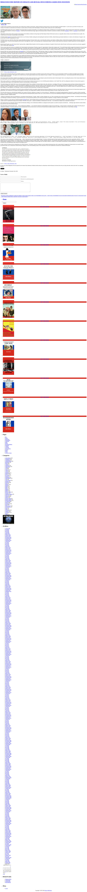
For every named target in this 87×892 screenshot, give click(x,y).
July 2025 (7, 542)
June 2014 (7, 682)
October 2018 (7, 627)
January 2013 (7, 701)
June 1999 (7, 847)
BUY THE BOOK (45, 225)
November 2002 (8, 821)
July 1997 (7, 853)
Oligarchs (7, 496)
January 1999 (7, 852)
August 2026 (7, 528)
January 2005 (7, 794)
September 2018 (8, 628)
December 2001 (8, 833)
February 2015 (8, 674)
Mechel (6, 485)
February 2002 (8, 830)
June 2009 (7, 746)
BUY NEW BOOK (44, 206)
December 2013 (8, 689)
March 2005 (7, 792)
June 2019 (7, 619)
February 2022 (8, 586)
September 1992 (8, 857)
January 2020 (7, 611)
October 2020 (7, 602)
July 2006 (7, 779)
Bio (6, 437)
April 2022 (7, 583)
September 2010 (8, 730)
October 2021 (7, 590)
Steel (6, 504)
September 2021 (8, 591)
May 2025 (7, 544)
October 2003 (7, 809)
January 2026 (7, 536)
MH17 (6, 487)
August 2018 (7, 629)
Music (6, 450)
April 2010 (7, 736)
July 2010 (7, 732)
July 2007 (7, 771)
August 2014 (7, 680)
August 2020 (7, 604)
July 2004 (7, 800)
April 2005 (7, 791)
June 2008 (7, 759)
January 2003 (7, 819)
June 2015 (7, 670)
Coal (6, 468)
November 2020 (8, 600)
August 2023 (7, 566)
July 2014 (7, 681)
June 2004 (7, 801)
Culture (6, 470)
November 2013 (8, 690)
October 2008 (7, 755)
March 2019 (7, 622)
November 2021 (8, 589)
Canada (6, 464)
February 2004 (8, 805)
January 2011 (7, 726)
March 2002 (7, 829)
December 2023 (8, 562)
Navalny (6, 493)
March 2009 (7, 749)
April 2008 (7, 761)
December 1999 (8, 844)
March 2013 (7, 698)
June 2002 (7, 826)
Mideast (6, 488)
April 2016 (7, 659)
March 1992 (7, 861)
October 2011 (7, 717)
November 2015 (8, 664)
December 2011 (8, 714)
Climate (6, 467)
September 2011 (8, 718)
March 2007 (7, 775)
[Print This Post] (77, 4)
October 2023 (7, 564)
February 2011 (8, 725)
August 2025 (7, 541)
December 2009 (8, 740)
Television (7, 441)
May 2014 (7, 684)
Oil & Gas (7, 495)
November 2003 (8, 808)
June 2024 (7, 556)
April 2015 (7, 672)
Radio (6, 442)
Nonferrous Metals (8, 494)
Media (6, 486)
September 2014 (8, 679)
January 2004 (7, 806)
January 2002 (7, 831)
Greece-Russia (8, 480)
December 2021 (8, 588)
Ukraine (6, 511)
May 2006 (7, 781)
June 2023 (7, 569)
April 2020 (7, 608)
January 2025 (7, 548)
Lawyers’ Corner (8, 452)
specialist (75, 30)
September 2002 (8, 823)
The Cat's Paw (8, 506)
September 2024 (8, 553)
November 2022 (8, 576)
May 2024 (7, 557)
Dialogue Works (8, 879)
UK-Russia (7, 510)
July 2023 (7, 567)
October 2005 (7, 788)
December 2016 (8, 651)
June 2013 (7, 695)
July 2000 (7, 843)
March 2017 (7, 647)
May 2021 (7, 594)
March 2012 (7, 711)
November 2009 (8, 741)
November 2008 (8, 754)
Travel (6, 451)
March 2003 (7, 817)
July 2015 (7, 669)
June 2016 (7, 657)
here (13, 45)
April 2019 (7, 621)
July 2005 (7, 789)
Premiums (7, 445)
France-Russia (8, 478)
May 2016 (7, 658)
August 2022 (7, 579)
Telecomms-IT (8, 505)
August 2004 (7, 798)
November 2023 (8, 563)
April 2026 (7, 532)
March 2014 (7, 686)
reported (21, 51)
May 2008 (7, 760)
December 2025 (8, 537)
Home (5, 199)
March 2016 (7, 660)
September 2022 (8, 578)
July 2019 (7, 618)
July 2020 (7, 605)
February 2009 (8, 751)
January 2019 (7, 624)
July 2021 (7, 592)
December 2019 (8, 612)
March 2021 (7, 596)
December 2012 (8, 702)
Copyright (7, 447)
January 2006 (7, 786)
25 (5, 871)
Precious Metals (8, 498)
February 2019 (8, 623)
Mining (6, 491)
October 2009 (7, 742)
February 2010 (8, 738)
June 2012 (7, 708)
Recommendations (8, 444)
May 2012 (7, 709)
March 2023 (7, 572)
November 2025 (8, 538)
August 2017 (7, 642)
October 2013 (7, 691)
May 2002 (7, 827)
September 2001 (8, 836)
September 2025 (8, 540)
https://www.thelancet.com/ (10, 71)
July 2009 (7, 745)
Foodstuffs (7, 477)
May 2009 (7, 747)
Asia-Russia (7, 460)
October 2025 (7, 539)
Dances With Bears (48, 890)
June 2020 (7, 606)
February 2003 (8, 818)
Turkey (6, 509)
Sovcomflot (7, 503)
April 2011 (7, 723)
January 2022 (7, 587)
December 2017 (8, 638)
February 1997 (8, 855)
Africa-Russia (7, 458)
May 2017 (7, 645)
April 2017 (7, 646)
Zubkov (6, 514)
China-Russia (7, 466)
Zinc (6, 513)
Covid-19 (7, 469)
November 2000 (8, 841)
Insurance (7, 481)
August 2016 (7, 655)
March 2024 (7, 559)
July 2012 (7, 707)
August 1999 (7, 845)
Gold (6, 479)
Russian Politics (8, 500)
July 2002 (7, 825)
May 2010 (7, 735)
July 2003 (7, 812)
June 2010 (7, 734)
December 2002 (8, 820)
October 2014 (7, 678)
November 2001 (8, 834)
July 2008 (7, 758)
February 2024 (8, 560)
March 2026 (7, 533)
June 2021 (7, 593)
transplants (67, 30)
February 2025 (8, 547)
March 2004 (7, 804)
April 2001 (7, 838)
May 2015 (7, 671)
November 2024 (8, 550)
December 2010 (8, 727)
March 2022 (7, 585)
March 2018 (7, 635)
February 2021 (8, 597)
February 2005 (8, 793)
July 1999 (7, 846)
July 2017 (7, 643)
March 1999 (7, 850)
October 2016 (7, 653)
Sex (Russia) (7, 501)
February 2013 (8, 699)
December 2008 (8, 753)
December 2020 (8, 599)
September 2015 (8, 666)
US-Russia (7, 512)
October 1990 (7, 862)
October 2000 (7, 842)
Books (6, 438)
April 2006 (7, 782)
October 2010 (7, 729)
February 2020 (8, 610)
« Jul (4, 874)
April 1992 (7, 860)
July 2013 (7, 694)
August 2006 (7, 778)
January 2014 (7, 688)
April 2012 (7, 710)
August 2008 (7, 757)
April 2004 (7, 803)
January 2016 (7, 662)
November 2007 (8, 767)
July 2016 (7, 656)
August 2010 (7, 731)
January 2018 (7, 637)
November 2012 (8, 703)
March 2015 (7, 673)
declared (24, 99)
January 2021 (7, 598)
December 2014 (8, 676)
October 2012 (7, 704)
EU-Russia (7, 475)
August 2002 (7, 824)
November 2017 (8, 639)
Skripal (6, 502)
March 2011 (7, 724)
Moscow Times (8, 492)
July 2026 (7, 529)
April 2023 (7, 571)
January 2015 (7, 675)
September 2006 (8, 777)
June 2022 (7, 581)
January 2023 (7, 574)
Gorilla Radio (7, 880)
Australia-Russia (8, 461)
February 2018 (8, 636)
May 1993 (7, 856)
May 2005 (7, 790)
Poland (6, 497)
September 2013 (8, 692)
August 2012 (7, 706)
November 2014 (8, 677)
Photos (6, 443)
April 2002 (7, 828)
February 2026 (8, 534)
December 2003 (8, 807)
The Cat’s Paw (8, 448)
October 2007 (7, 768)
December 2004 (8, 795)
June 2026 (7, 530)
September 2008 (8, 756)
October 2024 (7, 552)
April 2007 (7, 774)
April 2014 (7, 685)
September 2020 (8, 603)
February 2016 (8, 661)
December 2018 (8, 625)
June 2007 (7, 772)
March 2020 (7, 609)
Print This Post (84, 4)
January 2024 (7, 561)
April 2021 (7, 595)
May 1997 (7, 854)
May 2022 (7, 582)
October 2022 (7, 577)
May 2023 (7, 570)
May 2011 (7, 722)
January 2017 (7, 649)
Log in (6, 888)
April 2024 (7, 558)
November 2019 (8, 613)
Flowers (6, 449)
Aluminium (7, 459)
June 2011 (7, 721)
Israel (6, 483)
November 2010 (8, 728)
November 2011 (8, 715)
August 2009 (7, 744)
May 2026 (7, 531)
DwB (6, 473)
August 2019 (7, 616)
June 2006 (7, 780)
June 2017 (7, 644)
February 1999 (8, 851)
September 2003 (8, 810)
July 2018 (7, 630)
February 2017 (8, 648)
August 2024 (7, 554)
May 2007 (7, 773)
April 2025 (7, 545)
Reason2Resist (8, 882)
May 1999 (7, 848)
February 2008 (8, 763)
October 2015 (7, 665)
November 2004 (8, 796)
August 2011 (7, 719)
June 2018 (7, 631)
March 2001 (7, 839)
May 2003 (7, 814)
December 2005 (8, 787)
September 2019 (8, 615)
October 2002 (7, 822)
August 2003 (7, 811)
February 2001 (8, 840)
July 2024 (7, 555)
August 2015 (7, 668)
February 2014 (8, 687)
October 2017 (7, 640)
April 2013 (7, 697)
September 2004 (8, 797)
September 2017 (8, 641)
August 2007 (7, 770)
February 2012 (8, 712)
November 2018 (8, 626)
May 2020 (7, 607)
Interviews (7, 439)
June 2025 (7, 543)
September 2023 (8, 565)
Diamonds (7, 472)
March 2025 (7, 546)
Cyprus (6, 471)
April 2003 (7, 815)
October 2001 (7, 835)
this (76, 106)
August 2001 (7, 837)
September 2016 (8, 654)
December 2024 (8, 549)
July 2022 (7, 580)
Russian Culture (8, 499)
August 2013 (7, 693)
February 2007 (8, 776)
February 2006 (8, 785)
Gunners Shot (7, 881)
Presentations (7, 440)
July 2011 (7, 720)
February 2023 (8, 573)
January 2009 (7, 752)
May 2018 (7, 632)
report (9, 36)
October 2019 (7, 614)
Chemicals (7, 465)
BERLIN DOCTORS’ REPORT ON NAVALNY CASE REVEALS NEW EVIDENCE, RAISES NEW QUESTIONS (35, 2)
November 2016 (8, 652)
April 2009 (7, 748)
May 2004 (7, 802)
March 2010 (7, 737)
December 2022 (8, 575)
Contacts (6, 446)
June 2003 (7, 813)
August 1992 (7, 858)
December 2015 (8, 663)
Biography (7, 462)
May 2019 (7, 620)
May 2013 (7, 696)
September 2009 (8, 743)
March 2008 (7, 762)
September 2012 (8, 705)
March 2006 (7, 784)
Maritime (7, 484)
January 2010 (7, 739)
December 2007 (8, 765)
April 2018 (7, 633)
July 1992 (7, 859)
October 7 (18, 30)
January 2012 (7, 713)
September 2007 (8, 769)
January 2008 (7, 764)
